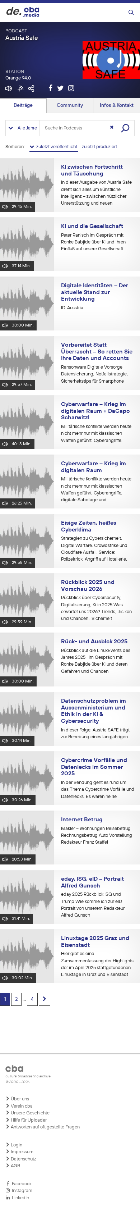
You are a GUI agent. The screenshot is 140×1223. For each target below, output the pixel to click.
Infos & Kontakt (117, 105)
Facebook (21, 1184)
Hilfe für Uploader (28, 1120)
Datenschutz (23, 1159)
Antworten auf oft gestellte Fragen (45, 1127)
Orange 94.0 (18, 78)
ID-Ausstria (72, 308)
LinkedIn (19, 1198)
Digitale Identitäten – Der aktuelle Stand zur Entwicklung (94, 292)
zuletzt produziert (99, 147)
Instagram (21, 1190)
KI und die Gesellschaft (92, 226)
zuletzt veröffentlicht (56, 147)
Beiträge (23, 105)
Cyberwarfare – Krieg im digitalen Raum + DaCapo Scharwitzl (95, 411)
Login (16, 1145)
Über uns (19, 1099)
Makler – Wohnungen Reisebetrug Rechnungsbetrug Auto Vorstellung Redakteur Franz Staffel (96, 835)
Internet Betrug (82, 820)
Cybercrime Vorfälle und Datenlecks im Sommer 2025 (94, 767)
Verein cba (21, 1106)
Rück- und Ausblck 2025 (94, 642)
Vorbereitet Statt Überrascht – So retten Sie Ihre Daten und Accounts (96, 351)
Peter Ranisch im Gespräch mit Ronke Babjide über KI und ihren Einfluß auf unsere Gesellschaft (93, 242)
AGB (15, 1166)
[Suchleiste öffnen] (131, 13)
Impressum (21, 1152)
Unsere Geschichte (30, 1113)
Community (70, 105)
